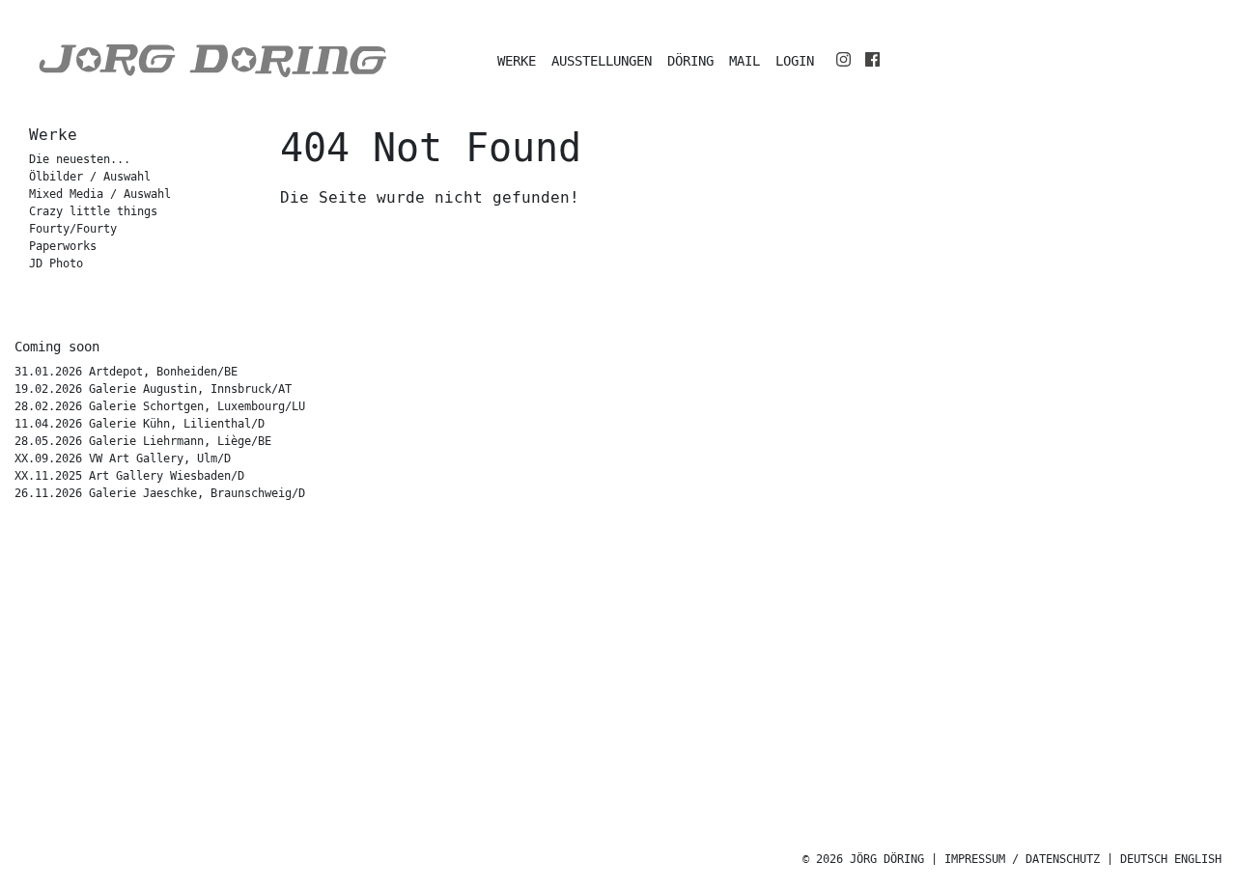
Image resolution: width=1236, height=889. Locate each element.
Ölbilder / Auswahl (90, 177)
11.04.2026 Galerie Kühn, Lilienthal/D (139, 424)
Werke (516, 61)
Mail (744, 61)
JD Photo (56, 264)
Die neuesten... (79, 160)
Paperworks (63, 246)
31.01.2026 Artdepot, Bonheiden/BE (126, 372)
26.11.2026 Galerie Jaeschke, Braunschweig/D (159, 494)
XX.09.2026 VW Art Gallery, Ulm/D (122, 459)
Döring (690, 61)
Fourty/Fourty (73, 229)
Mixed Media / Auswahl (100, 194)
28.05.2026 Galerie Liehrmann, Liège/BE (142, 441)
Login (794, 61)
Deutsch (1143, 859)
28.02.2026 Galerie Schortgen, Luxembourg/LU (159, 407)
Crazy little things (93, 212)
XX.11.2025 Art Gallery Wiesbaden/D (129, 476)
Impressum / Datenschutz (1022, 859)
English (1198, 859)
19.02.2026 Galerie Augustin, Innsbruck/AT (153, 389)
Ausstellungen (601, 61)
